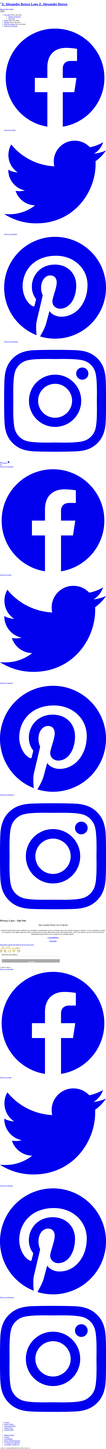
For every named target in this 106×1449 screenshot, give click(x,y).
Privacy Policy (9, 1424)
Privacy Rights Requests (12, 1441)
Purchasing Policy (10, 1426)
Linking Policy (9, 1430)
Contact (6, 1422)
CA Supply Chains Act (11, 1444)
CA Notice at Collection (12, 1443)
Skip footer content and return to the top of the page (17, 945)
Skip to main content (6, 9)
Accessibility (8, 1439)
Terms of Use (8, 1428)
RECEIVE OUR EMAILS (9, 955)
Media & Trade (9, 1435)
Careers (6, 1437)
